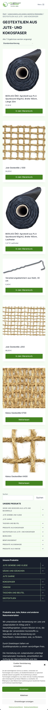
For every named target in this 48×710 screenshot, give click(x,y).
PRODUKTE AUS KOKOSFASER (13, 528)
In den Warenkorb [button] (24, 111)
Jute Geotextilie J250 (15, 347)
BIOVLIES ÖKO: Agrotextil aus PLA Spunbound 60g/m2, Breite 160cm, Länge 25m (21, 99)
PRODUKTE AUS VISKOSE (11, 549)
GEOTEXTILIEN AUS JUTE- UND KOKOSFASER (19, 532)
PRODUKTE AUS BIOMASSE (12, 544)
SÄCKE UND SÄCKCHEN (13, 571)
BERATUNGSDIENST (10, 540)
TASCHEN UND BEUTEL (11, 523)
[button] (45, 665)
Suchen (5, 494)
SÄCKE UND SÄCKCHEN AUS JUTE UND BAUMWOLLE (17, 509)
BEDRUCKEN (7, 536)
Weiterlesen (24, 419)
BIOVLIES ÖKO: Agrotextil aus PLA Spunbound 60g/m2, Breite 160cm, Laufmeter (21, 237)
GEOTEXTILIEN (9, 598)
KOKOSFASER (9, 582)
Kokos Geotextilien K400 (16, 476)
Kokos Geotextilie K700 (15, 413)
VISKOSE (7, 587)
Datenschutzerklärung (16, 707)
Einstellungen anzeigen (24, 701)
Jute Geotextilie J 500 (15, 168)
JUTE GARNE (7, 519)
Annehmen (24, 689)
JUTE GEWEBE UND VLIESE (12, 515)
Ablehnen (24, 695)
